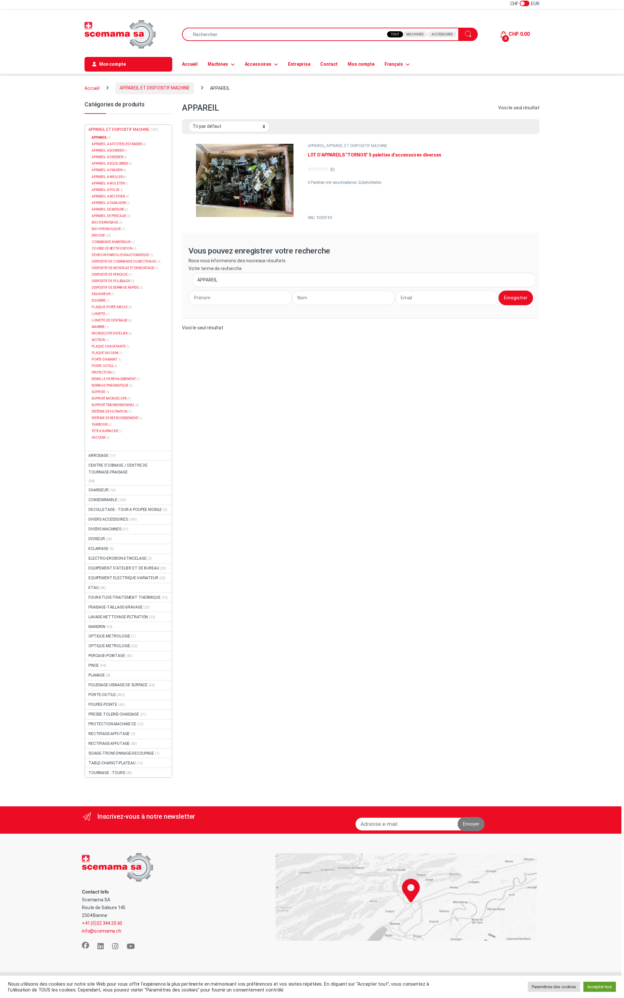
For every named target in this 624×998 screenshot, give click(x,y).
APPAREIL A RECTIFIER (108, 196)
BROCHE (98, 235)
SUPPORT (98, 392)
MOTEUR (98, 340)
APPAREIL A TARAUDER (109, 203)
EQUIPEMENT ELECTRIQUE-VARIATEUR (123, 578)
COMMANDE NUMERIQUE (111, 242)
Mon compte (361, 64)
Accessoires (442, 34)
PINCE (93, 665)
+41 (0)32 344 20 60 (102, 923)
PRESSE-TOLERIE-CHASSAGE (113, 714)
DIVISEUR (96, 539)
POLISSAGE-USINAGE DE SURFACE (118, 685)
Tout (395, 34)
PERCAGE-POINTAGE (106, 655)
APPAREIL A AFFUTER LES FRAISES (117, 144)
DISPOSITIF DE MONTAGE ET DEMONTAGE (123, 268)
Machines (414, 34)
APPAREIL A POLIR (105, 190)
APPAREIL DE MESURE (108, 209)
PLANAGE (96, 675)
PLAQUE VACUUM (105, 353)
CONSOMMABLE (102, 500)
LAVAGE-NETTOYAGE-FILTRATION (118, 617)
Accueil (190, 64)
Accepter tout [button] (599, 986)
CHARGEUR (98, 490)
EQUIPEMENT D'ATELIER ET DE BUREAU (123, 568)
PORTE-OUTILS (102, 366)
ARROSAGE (98, 455)
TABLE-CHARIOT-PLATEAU (112, 763)
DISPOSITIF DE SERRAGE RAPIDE (115, 287)
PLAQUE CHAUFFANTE (109, 346)
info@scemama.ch (101, 931)
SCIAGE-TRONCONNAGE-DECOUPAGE (121, 753)
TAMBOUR (99, 424)
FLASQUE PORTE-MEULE (110, 307)
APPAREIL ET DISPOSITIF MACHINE (155, 87)
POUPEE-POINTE (102, 704)
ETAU (93, 587)
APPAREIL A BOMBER (108, 150)
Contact (329, 64)
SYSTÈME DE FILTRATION (109, 411)
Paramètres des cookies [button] (554, 986)
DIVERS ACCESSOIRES (107, 519)
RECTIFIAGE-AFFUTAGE (109, 733)
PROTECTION (101, 372)
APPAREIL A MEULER (107, 177)
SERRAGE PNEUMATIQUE (110, 385)
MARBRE (98, 327)
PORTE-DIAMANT (104, 359)
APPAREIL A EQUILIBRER (110, 163)
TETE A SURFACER (105, 431)
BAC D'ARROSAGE (105, 222)
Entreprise (299, 64)
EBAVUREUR (101, 294)
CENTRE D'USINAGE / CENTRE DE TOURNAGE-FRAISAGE (118, 468)
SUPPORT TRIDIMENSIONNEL (113, 405)
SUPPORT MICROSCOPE (109, 398)
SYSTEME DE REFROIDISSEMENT (115, 418)
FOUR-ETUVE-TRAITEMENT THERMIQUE (124, 597)
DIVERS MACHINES (104, 529)
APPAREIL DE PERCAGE (109, 216)
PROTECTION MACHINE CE (112, 724)
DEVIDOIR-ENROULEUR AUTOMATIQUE (120, 255)
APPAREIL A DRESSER (107, 157)
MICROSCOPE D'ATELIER (109, 333)
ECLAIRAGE (98, 548)
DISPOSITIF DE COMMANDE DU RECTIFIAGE (124, 261)
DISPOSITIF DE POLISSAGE (111, 281)
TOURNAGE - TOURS (106, 773)
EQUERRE (99, 300)
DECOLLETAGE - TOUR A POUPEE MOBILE (125, 509)
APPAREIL (316, 146)
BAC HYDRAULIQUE (106, 229)
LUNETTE (98, 314)
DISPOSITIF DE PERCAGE (110, 274)
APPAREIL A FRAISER (107, 170)
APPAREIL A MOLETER (108, 183)
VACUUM (98, 437)
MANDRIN (96, 626)
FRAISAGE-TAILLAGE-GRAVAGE (115, 607)
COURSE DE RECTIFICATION (112, 248)
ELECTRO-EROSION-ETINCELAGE (117, 558)
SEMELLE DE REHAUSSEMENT (114, 379)
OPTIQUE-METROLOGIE (109, 636)
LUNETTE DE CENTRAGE (109, 320)
